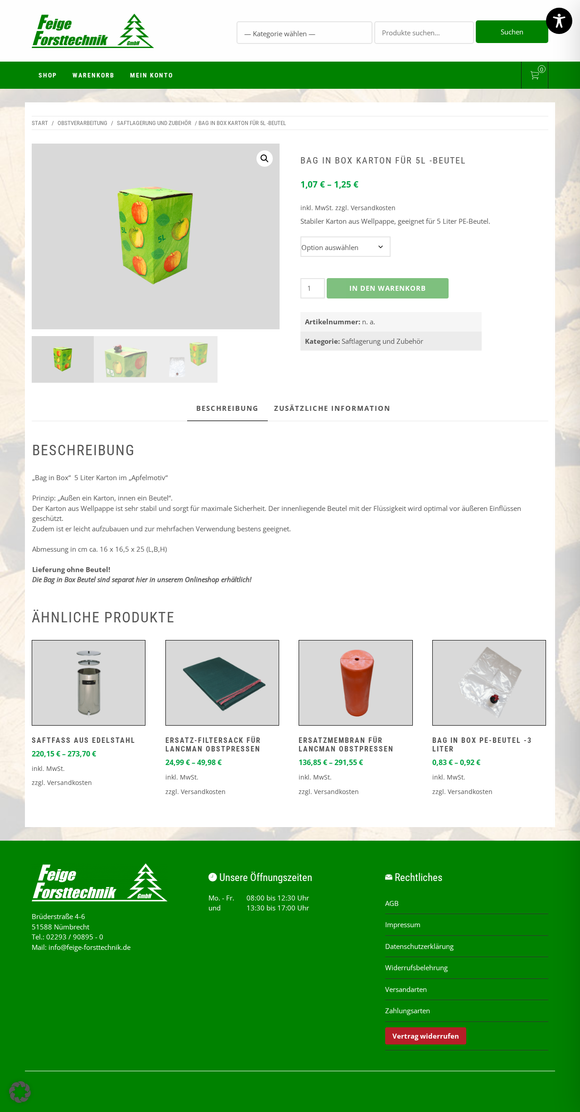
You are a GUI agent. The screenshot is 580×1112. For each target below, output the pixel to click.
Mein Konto (151, 75)
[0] (535, 76)
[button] (264, 158)
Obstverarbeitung (82, 123)
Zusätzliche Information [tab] (332, 408)
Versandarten (406, 989)
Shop (48, 75)
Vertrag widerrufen (425, 1035)
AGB (392, 903)
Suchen (512, 31)
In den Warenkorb (387, 288)
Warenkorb (93, 75)
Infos (88, 684)
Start (40, 123)
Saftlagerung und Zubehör (154, 123)
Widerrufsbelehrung (416, 967)
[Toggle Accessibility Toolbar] (559, 21)
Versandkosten (373, 208)
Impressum (402, 924)
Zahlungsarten (407, 1010)
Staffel (432, 241)
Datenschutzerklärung (419, 946)
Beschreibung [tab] (227, 408)
